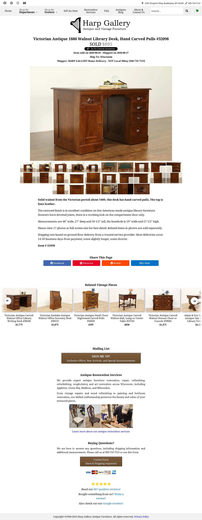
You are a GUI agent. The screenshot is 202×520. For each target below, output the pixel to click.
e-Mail (146, 263)
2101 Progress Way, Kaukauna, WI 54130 (164, 3)
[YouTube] (24, 3)
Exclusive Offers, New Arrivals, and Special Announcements (101, 358)
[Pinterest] (11, 3)
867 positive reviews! (107, 489)
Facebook (58, 263)
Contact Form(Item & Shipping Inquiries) (101, 461)
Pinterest (87, 263)
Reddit (117, 263)
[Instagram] (18, 3)
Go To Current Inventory (103, 48)
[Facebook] (5, 3)
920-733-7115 (194, 3)
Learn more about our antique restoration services (101, 431)
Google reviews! (113, 503)
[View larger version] (101, 113)
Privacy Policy (141, 516)
